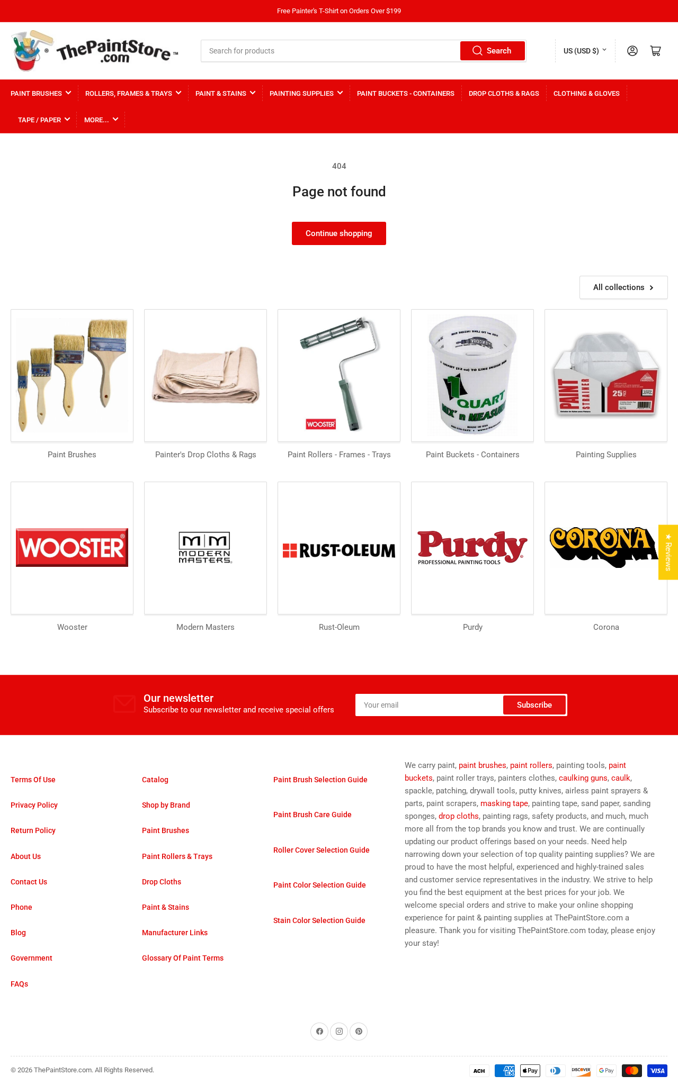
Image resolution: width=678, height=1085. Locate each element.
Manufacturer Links (175, 932)
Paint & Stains (220, 93)
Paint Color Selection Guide (319, 885)
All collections (619, 287)
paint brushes (482, 765)
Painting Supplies (302, 93)
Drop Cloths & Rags (504, 93)
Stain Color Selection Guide (319, 920)
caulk (620, 778)
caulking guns (583, 778)
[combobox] (364, 51)
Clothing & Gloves (587, 93)
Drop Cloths (161, 882)
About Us (26, 856)
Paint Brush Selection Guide (320, 779)
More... (96, 120)
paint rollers (531, 765)
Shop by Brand (166, 805)
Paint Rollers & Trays (177, 856)
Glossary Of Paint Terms (183, 958)
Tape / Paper (39, 120)
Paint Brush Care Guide (312, 814)
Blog (18, 932)
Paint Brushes (36, 93)
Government (31, 958)
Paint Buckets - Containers (405, 93)
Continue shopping (339, 233)
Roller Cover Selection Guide (321, 850)
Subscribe (534, 705)
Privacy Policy (34, 805)
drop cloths (459, 816)
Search (499, 51)
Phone (21, 907)
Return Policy (33, 830)
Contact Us (29, 882)
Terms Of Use (33, 779)
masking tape (504, 803)
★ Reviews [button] (668, 553)
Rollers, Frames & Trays (128, 93)
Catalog (155, 779)
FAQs (19, 984)
